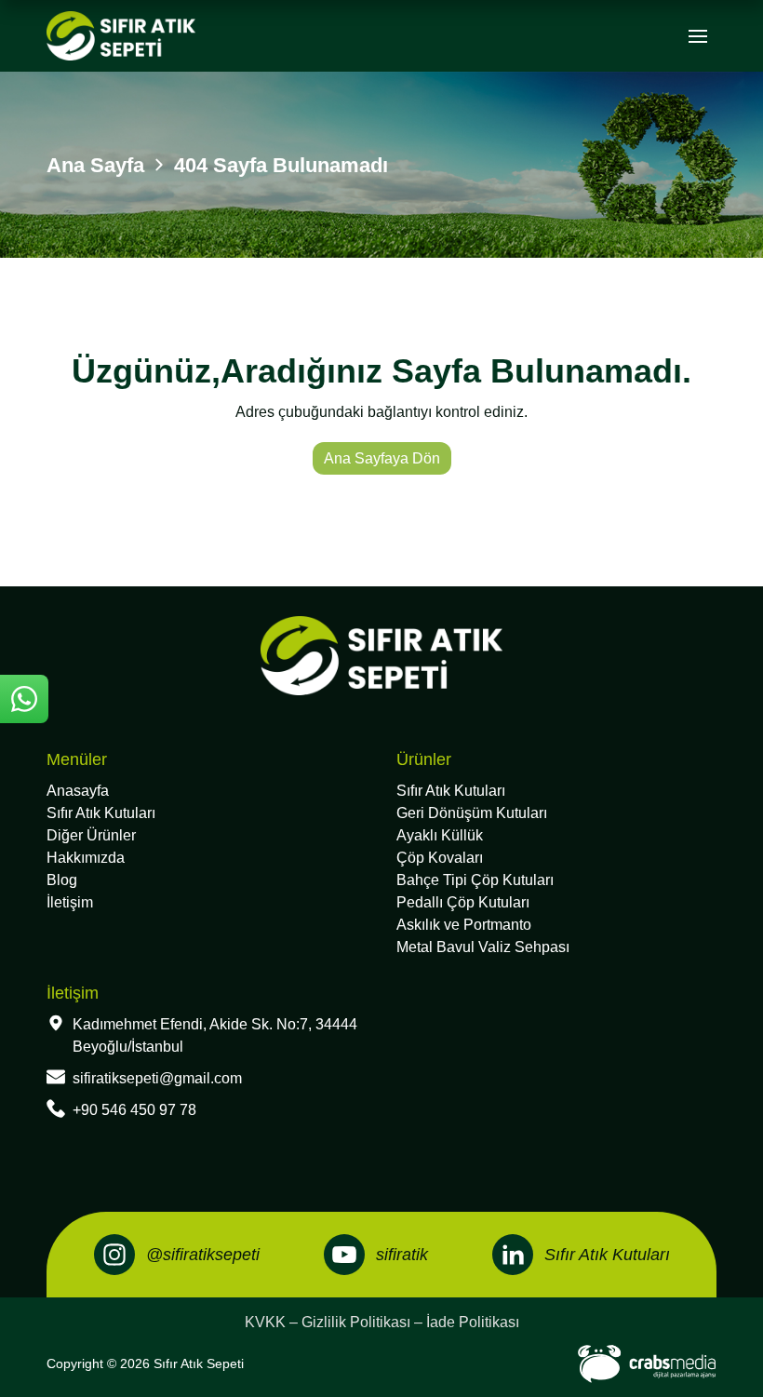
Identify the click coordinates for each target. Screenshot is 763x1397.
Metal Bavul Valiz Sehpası (482, 947)
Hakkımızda (86, 858)
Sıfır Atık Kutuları (101, 813)
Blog (62, 880)
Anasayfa (78, 791)
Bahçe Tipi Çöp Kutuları (475, 880)
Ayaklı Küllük (439, 835)
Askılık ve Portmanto (463, 925)
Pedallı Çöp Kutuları (462, 902)
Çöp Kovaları (439, 858)
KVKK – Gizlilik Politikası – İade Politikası (382, 1322)
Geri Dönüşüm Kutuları (471, 813)
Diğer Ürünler (91, 835)
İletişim (70, 902)
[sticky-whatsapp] (24, 699)
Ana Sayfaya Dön (382, 458)
